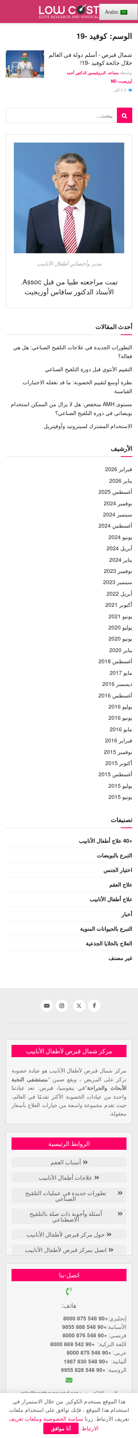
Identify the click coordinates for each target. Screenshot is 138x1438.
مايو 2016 (121, 729)
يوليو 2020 (120, 627)
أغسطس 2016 (115, 695)
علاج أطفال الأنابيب (111, 899)
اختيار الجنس (118, 869)
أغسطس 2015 (115, 774)
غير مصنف (120, 957)
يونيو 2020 (120, 638)
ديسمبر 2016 (117, 683)
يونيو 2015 (120, 796)
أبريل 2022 (119, 593)
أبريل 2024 (119, 548)
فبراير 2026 (118, 469)
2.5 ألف (120, 90)
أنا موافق (61, 1428)
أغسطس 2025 (115, 491)
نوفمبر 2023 (118, 571)
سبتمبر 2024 (117, 514)
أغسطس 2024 (115, 525)
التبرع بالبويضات (114, 855)
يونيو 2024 (120, 537)
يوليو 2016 (120, 706)
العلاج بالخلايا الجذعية (109, 943)
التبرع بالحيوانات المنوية (106, 928)
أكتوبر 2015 (118, 763)
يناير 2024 (120, 559)
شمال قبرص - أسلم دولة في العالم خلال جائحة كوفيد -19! (90, 58)
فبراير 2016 (118, 740)
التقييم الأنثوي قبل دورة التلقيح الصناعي (88, 369)
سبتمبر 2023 (117, 582)
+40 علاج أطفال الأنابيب (105, 840)
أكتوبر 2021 (118, 604)
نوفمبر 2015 (118, 752)
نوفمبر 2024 (118, 503)
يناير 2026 (120, 480)
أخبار (127, 914)
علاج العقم (120, 884)
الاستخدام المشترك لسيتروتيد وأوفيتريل (88, 426)
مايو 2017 (121, 672)
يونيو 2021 (120, 616)
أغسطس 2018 (115, 661)
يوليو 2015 (120, 785)
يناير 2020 (120, 650)
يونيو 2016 (120, 717)
